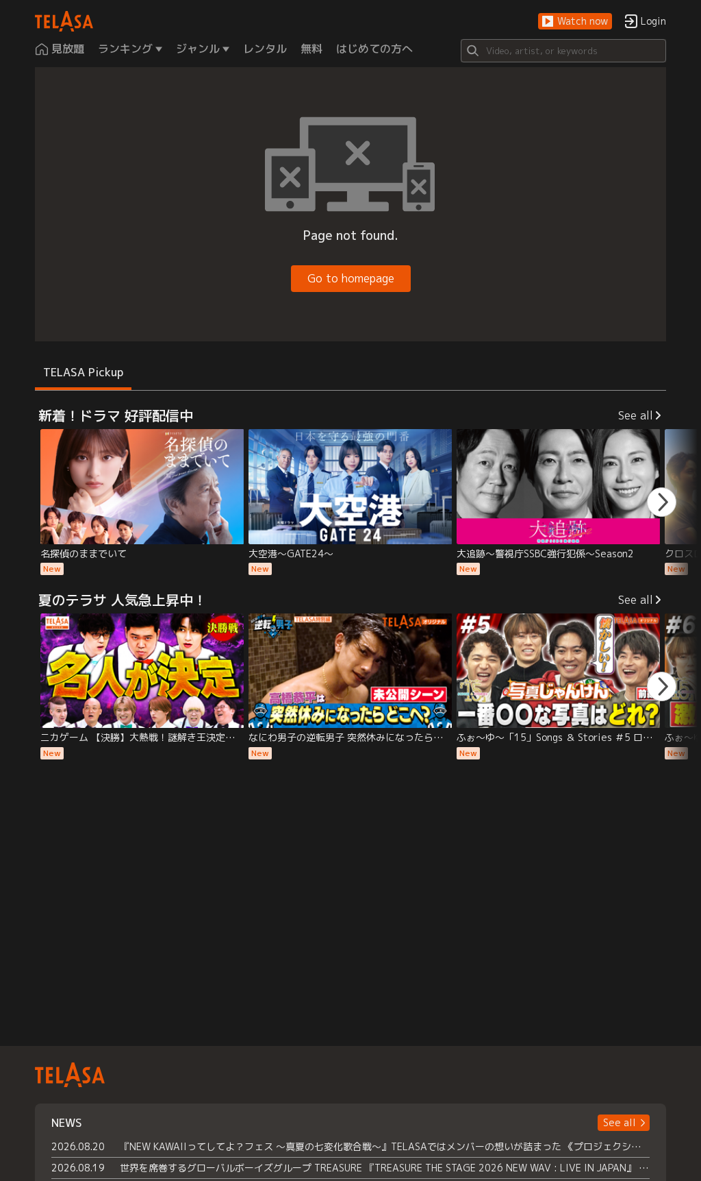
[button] (575, 21)
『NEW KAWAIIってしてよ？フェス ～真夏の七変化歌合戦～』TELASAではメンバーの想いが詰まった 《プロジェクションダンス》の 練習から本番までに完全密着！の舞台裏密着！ (385, 1146)
